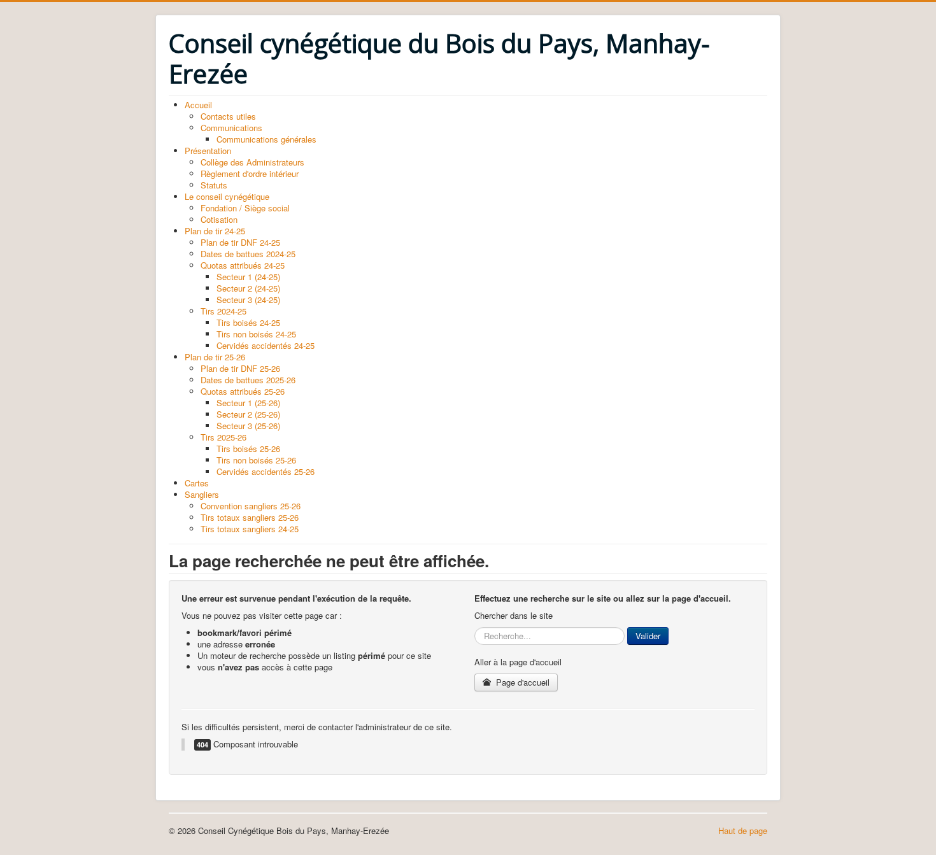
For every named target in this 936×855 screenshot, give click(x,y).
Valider (647, 636)
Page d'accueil (521, 682)
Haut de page (742, 830)
